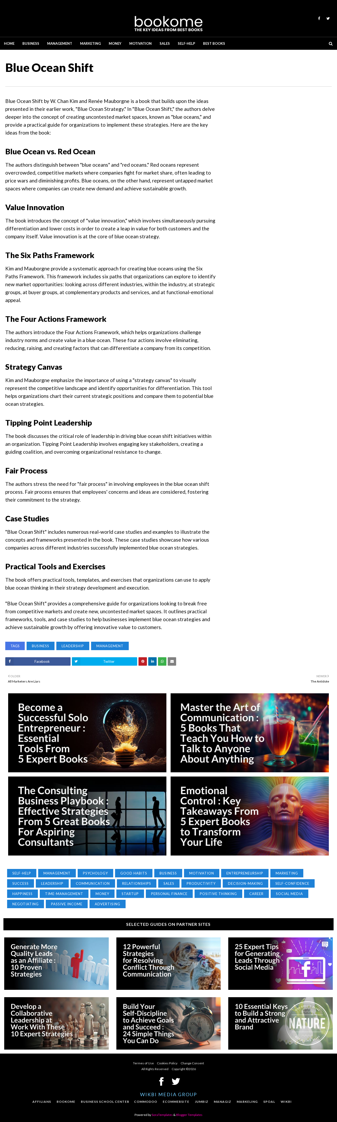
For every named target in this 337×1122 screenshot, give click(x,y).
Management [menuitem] (59, 43)
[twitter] (327, 18)
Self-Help (21, 873)
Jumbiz (201, 1102)
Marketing (287, 873)
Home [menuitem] (9, 43)
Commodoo (145, 1102)
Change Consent (192, 1063)
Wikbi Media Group (168, 1094)
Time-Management (64, 894)
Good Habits (133, 873)
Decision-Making (245, 883)
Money (102, 894)
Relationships (136, 883)
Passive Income (66, 904)
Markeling (247, 1102)
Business (40, 646)
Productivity (201, 883)
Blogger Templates (189, 1115)
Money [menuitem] (115, 43)
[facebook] (319, 18)
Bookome (66, 1102)
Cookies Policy (167, 1063)
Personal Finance (169, 894)
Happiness (22, 894)
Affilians (41, 1102)
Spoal (269, 1102)
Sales (168, 883)
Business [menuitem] (30, 43)
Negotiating (25, 904)
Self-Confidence (292, 883)
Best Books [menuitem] (214, 43)
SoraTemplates (162, 1115)
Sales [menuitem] (165, 43)
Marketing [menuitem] (90, 43)
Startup (130, 894)
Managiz (222, 1102)
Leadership (73, 646)
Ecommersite (176, 1102)
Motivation (201, 873)
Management (109, 646)
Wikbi (286, 1102)
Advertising (107, 904)
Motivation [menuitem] (140, 43)
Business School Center (105, 1102)
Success (20, 883)
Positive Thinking (218, 894)
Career (256, 894)
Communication (93, 883)
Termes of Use (143, 1063)
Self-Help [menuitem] (186, 43)
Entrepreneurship (244, 873)
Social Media (289, 894)
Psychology (95, 873)
